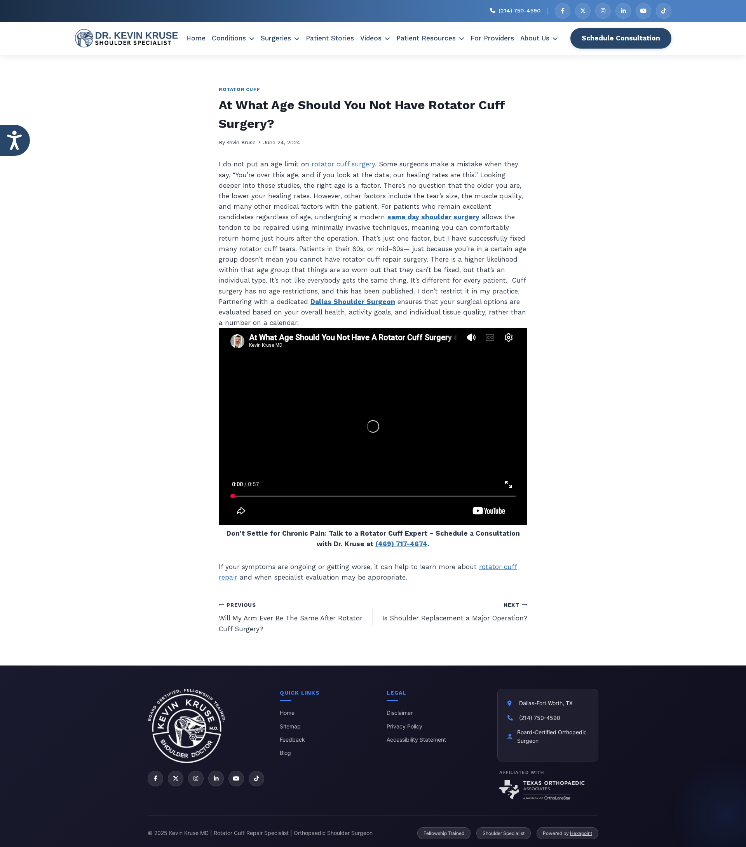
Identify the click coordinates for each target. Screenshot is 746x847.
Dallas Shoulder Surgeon (352, 302)
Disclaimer (400, 712)
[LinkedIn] (623, 11)
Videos (371, 38)
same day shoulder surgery (433, 217)
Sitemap (290, 726)
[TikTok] (663, 11)
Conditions (229, 38)
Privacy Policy (404, 726)
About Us (534, 38)
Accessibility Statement (416, 739)
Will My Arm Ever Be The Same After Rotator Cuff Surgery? (291, 617)
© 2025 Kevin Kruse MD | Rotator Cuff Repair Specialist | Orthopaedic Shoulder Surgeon (260, 833)
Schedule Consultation (621, 38)
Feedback (292, 739)
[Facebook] (562, 11)
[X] (583, 11)
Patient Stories (330, 38)
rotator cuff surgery (343, 164)
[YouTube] (643, 11)
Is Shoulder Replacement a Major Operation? (454, 612)
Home (196, 38)
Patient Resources (426, 38)
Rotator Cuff (239, 89)
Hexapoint (581, 833)
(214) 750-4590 (539, 717)
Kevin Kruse (241, 142)
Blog (285, 752)
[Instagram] (603, 11)
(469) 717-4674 (401, 544)
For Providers (492, 38)
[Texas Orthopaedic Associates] (547, 789)
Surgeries (276, 38)
